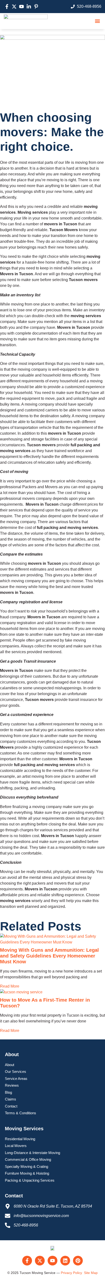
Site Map (91, 1273)
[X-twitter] (40, 1260)
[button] (97, 21)
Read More (9, 986)
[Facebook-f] (27, 1260)
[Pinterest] (78, 1260)
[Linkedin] (65, 1260)
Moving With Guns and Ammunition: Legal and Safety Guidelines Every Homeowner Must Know (49, 955)
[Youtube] (52, 1260)
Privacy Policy (71, 1273)
